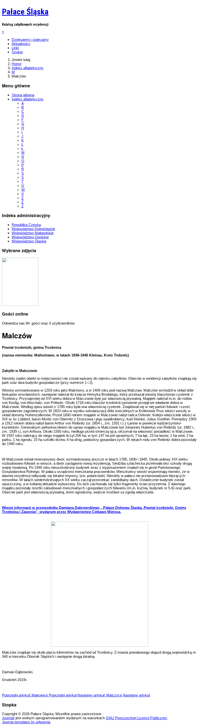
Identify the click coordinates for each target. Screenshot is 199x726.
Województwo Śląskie (29, 241)
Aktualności (21, 44)
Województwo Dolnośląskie (33, 229)
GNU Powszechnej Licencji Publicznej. (136, 718)
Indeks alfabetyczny (27, 99)
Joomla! (8, 718)
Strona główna (23, 95)
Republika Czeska (26, 225)
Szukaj (17, 52)
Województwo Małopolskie (33, 233)
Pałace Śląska (25, 11)
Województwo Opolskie (30, 237)
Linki (15, 48)
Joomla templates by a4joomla (26, 722)
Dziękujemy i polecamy (30, 40)
